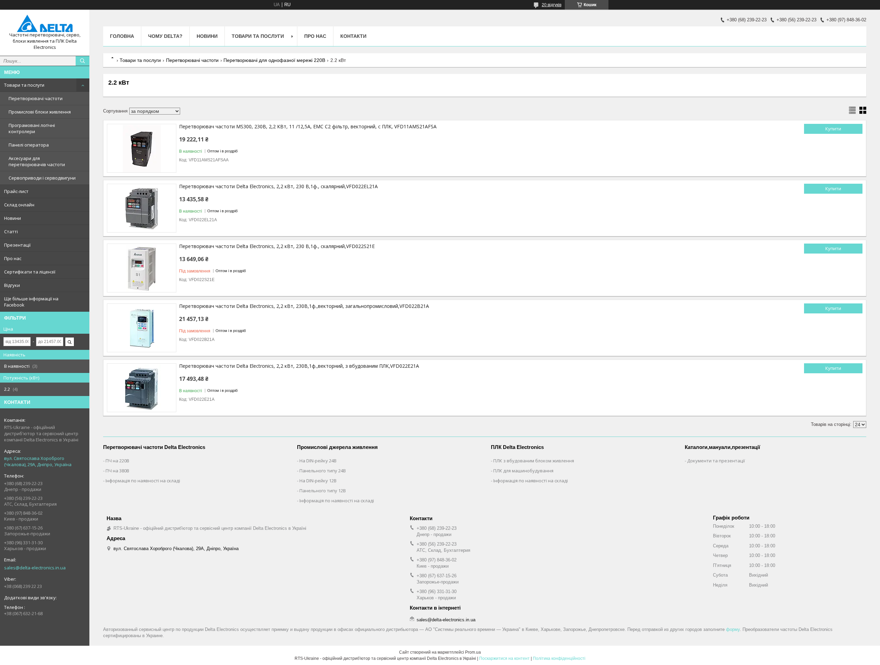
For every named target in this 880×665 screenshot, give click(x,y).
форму (733, 629)
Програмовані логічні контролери (32, 128)
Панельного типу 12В (322, 490)
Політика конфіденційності (559, 658)
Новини (12, 218)
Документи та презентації (716, 461)
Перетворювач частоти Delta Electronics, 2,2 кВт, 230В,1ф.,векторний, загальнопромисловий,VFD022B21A (304, 306)
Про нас (12, 258)
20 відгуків (551, 4)
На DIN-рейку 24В (318, 461)
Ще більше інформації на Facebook (31, 302)
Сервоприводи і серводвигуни (42, 178)
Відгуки (12, 285)
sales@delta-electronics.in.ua (35, 568)
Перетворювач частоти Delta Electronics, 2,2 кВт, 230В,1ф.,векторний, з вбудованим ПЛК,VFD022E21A (299, 366)
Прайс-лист (16, 191)
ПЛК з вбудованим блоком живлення (533, 461)
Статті (11, 231)
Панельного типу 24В (322, 471)
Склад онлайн (19, 205)
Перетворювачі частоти (36, 98)
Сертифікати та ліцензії (29, 272)
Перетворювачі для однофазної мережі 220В (274, 60)
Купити (833, 129)
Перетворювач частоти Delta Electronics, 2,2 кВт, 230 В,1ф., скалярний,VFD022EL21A (278, 186)
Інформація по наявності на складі (143, 481)
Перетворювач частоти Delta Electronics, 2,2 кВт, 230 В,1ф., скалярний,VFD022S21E (277, 246)
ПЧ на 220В (117, 461)
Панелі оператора (29, 145)
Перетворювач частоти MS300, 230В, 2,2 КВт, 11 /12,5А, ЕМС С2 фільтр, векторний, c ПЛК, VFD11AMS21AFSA (308, 126)
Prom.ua (473, 652)
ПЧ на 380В (117, 471)
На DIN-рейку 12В (318, 481)
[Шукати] (82, 61)
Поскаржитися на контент (504, 658)
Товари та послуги (24, 85)
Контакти (353, 36)
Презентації (17, 245)
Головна (122, 36)
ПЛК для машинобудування (523, 471)
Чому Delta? (165, 36)
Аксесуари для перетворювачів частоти (37, 161)
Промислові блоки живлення (40, 112)
